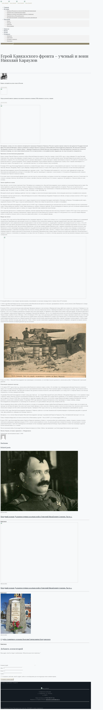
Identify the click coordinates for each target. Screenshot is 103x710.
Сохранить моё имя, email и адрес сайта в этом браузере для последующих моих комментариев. (29, 676)
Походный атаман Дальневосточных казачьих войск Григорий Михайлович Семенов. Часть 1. (36, 588)
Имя (2, 668)
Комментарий (4, 665)
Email (2, 671)
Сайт (2, 673)
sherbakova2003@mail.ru (53, 699)
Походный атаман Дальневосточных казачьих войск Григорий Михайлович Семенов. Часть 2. (36, 516)
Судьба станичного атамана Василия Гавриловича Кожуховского (26, 639)
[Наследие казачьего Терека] (16, 3)
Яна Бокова (4, 443)
